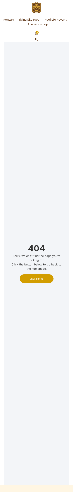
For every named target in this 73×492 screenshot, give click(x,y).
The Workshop (38, 24)
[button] (37, 39)
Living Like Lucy (29, 20)
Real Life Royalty (56, 20)
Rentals (8, 20)
